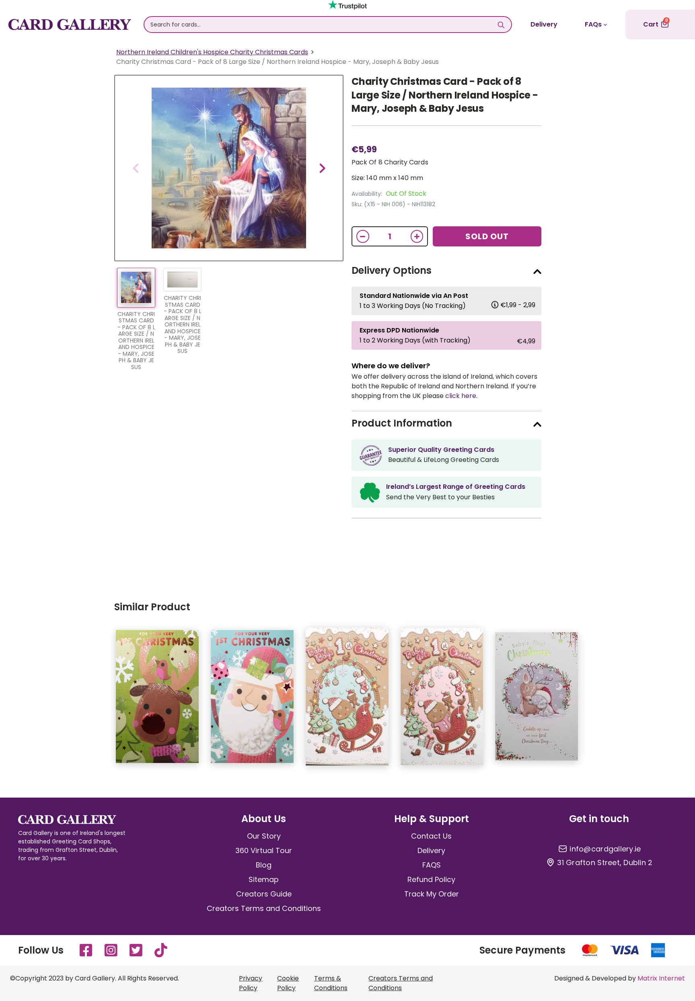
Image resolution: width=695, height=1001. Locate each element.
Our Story (264, 836)
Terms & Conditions (331, 983)
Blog (263, 865)
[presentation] (135, 168)
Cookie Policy (288, 983)
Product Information (402, 423)
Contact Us (431, 836)
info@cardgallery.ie (605, 849)
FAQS (431, 865)
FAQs (593, 24)
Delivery (544, 24)
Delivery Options (392, 270)
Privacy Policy (250, 983)
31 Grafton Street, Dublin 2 (604, 862)
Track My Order (431, 894)
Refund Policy (431, 879)
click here (460, 395)
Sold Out (487, 236)
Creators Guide (264, 894)
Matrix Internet (661, 978)
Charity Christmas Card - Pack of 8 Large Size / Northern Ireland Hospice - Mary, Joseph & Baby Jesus (445, 95)
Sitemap (264, 879)
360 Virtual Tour (263, 850)
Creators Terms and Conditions (264, 908)
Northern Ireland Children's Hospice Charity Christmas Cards (212, 52)
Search (501, 24)
